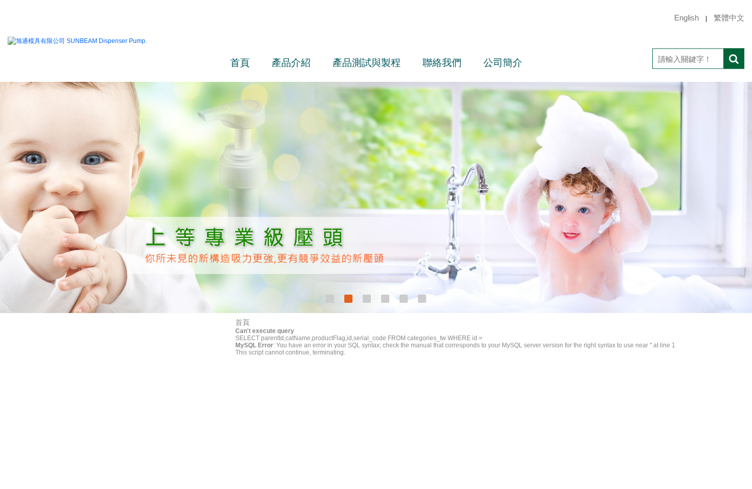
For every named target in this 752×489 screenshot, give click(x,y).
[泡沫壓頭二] (376, 197)
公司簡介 (502, 62)
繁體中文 (729, 17)
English (686, 17)
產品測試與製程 (367, 62)
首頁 (240, 62)
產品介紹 (291, 62)
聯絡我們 (442, 62)
